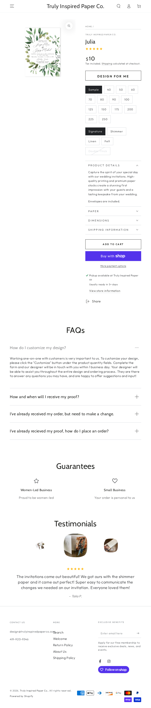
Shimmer (116, 131)
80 (102, 99)
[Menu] (12, 6)
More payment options (113, 265)
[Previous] (14, 545)
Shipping (107, 63)
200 (130, 109)
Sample (93, 89)
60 (133, 89)
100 (126, 99)
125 (90, 109)
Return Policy (63, 645)
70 (90, 99)
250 (105, 119)
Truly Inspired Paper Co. (100, 34)
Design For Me (113, 76)
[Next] (137, 545)
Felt (107, 141)
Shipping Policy (64, 658)
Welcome (60, 639)
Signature (95, 131)
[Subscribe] (139, 633)
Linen (92, 141)
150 (103, 109)
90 (114, 99)
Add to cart (113, 244)
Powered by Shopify (21, 696)
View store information (104, 291)
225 (91, 119)
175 (117, 109)
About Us (60, 651)
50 (121, 89)
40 (109, 89)
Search (58, 632)
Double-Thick (97, 151)
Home (88, 26)
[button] (118, 6)
